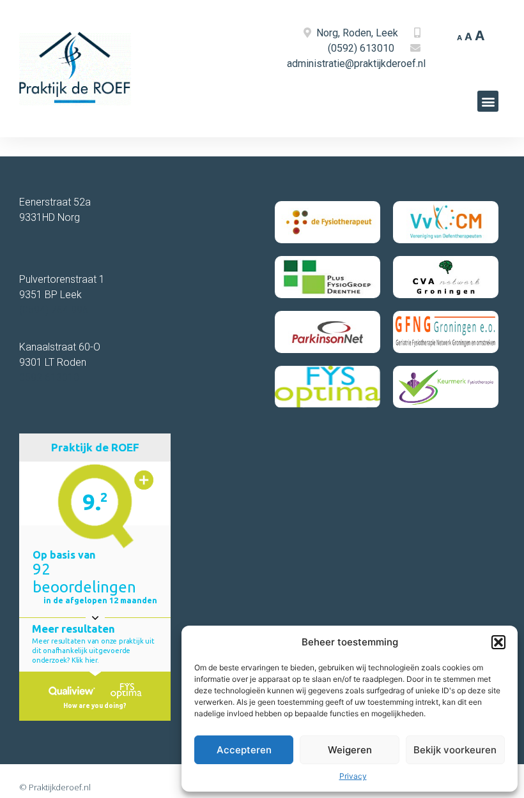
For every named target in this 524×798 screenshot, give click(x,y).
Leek (387, 33)
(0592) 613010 (361, 48)
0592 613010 (49, 378)
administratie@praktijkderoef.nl (356, 63)
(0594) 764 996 (53, 310)
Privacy (353, 776)
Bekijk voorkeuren (455, 750)
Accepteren (244, 750)
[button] (498, 642)
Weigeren (350, 750)
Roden (357, 33)
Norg (327, 33)
